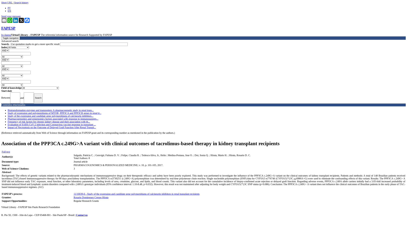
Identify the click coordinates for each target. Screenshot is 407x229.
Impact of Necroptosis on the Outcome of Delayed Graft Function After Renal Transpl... (52, 127)
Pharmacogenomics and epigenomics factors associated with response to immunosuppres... (53, 119)
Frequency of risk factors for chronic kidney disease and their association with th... (49, 121)
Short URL (6, 2)
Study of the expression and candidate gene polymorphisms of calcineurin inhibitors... (50, 116)
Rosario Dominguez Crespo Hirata (91, 197)
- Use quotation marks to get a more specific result (30, 44)
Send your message (11, 16)
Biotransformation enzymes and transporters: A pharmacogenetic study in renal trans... (51, 110)
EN (9, 11)
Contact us (82, 215)
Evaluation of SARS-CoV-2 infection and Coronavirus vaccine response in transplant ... (52, 124)
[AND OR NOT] (5, 50)
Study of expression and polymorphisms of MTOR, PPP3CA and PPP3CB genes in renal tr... (54, 113)
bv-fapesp (6, 35)
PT (9, 8)
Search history (21, 2)
